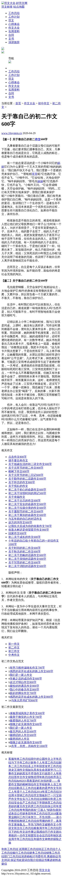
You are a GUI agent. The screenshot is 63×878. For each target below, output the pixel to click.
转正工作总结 (46, 849)
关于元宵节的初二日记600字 (25, 475)
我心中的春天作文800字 (24, 689)
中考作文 (14, 654)
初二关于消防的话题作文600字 (27, 566)
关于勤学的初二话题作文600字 (27, 478)
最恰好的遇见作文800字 (24, 685)
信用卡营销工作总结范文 (23, 795)
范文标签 (7, 6)
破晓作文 (50, 824)
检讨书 (33, 856)
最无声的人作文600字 (23, 731)
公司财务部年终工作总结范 (33, 813)
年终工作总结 (10, 849)
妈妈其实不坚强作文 (29, 773)
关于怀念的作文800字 (21, 482)
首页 (18, 103)
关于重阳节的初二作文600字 (25, 511)
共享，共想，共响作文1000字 (29, 746)
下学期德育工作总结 (49, 802)
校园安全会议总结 (39, 835)
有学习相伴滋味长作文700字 (27, 667)
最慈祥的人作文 (19, 738)
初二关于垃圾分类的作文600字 (27, 507)
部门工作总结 (12, 856)
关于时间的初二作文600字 (24, 547)
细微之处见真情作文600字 (26, 724)
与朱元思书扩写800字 (24, 700)
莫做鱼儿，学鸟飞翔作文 (29, 824)
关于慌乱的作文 (18, 485)
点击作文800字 (17, 456)
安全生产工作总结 (25, 802)
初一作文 (14, 643)
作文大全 (14, 27)
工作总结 (14, 13)
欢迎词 (23, 860)
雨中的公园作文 (40, 758)
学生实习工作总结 (28, 798)
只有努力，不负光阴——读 (42, 817)
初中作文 (43, 103)
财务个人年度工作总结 (45, 762)
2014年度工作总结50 (49, 791)
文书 (11, 38)
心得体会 (14, 24)
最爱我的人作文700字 (23, 720)
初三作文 (14, 651)
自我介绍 (32, 860)
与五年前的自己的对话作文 (25, 518)
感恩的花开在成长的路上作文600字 (31, 671)
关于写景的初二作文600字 (24, 562)
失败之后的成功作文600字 (26, 678)
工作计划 (14, 16)
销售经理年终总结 (39, 777)
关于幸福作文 (16, 496)
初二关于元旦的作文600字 (24, 500)
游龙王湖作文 (16, 769)
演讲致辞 (14, 42)
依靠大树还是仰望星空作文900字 (28, 529)
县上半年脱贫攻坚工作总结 (45, 766)
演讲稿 (25, 856)
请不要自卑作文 (18, 460)
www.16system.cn (11, 133)
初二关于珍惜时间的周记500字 (27, 493)
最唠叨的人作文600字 (23, 735)
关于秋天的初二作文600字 (24, 551)
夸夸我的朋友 (28, 809)
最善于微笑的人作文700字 (26, 716)
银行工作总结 (21, 852)
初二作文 (14, 647)
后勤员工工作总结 (25, 788)
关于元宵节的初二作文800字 (25, 467)
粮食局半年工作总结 (46, 828)
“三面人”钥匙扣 (46, 809)
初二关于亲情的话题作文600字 (27, 558)
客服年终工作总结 (19, 758)
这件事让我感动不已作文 (40, 831)
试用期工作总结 (28, 849)
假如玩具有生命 (35, 769)
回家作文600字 (17, 533)
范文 (11, 20)
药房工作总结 (36, 806)
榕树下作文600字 (18, 471)
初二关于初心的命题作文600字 (27, 489)
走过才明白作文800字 (23, 682)
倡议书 (42, 860)
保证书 (14, 860)
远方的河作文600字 (20, 522)
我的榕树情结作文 (28, 784)
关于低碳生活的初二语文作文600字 (30, 464)
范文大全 (44, 870)
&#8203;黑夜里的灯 (29, 780)
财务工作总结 (37, 852)
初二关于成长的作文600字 (24, 536)
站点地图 (18, 6)
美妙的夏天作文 (18, 806)
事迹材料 (52, 860)
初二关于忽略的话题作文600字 (27, 555)
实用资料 (14, 31)
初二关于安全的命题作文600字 (27, 504)
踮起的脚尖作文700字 (23, 693)
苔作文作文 (21, 777)
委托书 (42, 856)
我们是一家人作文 (21, 674)
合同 (11, 34)
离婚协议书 (53, 856)
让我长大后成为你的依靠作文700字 (30, 526)
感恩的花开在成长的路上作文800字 (31, 696)
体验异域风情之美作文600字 (27, 713)
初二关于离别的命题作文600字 (27, 515)
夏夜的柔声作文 (46, 788)
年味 (53, 835)
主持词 (5, 860)
